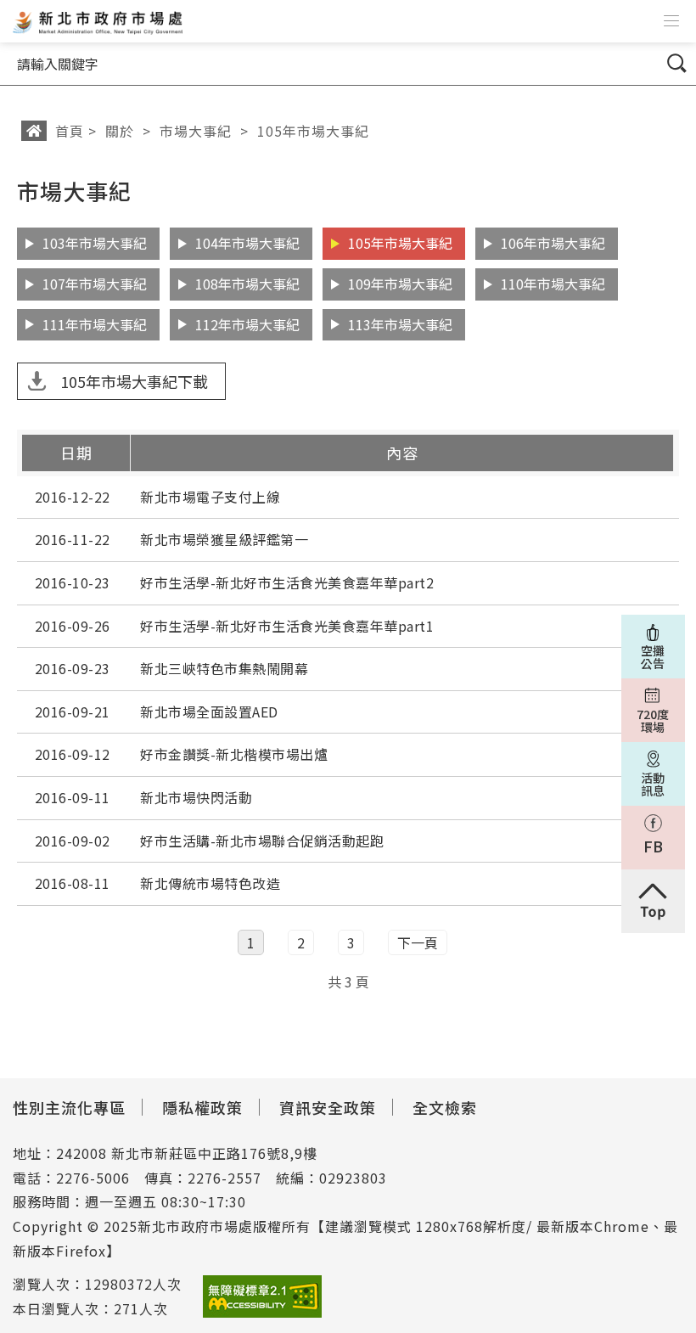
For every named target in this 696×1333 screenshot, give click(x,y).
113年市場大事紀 (400, 324)
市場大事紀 (196, 131)
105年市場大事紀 (313, 131)
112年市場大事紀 (247, 324)
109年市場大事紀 (400, 283)
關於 (119, 131)
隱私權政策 (202, 1107)
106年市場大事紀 (553, 243)
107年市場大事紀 (94, 283)
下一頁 (417, 942)
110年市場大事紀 (553, 283)
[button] (671, 21)
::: (12, 182)
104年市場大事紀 (247, 243)
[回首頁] (95, 21)
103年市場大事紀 (94, 243)
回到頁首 (653, 901)
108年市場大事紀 (247, 283)
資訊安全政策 (327, 1107)
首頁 (69, 131)
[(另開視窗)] (262, 1297)
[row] (348, 498)
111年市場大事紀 (94, 324)
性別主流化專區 (69, 1107)
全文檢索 (445, 1107)
